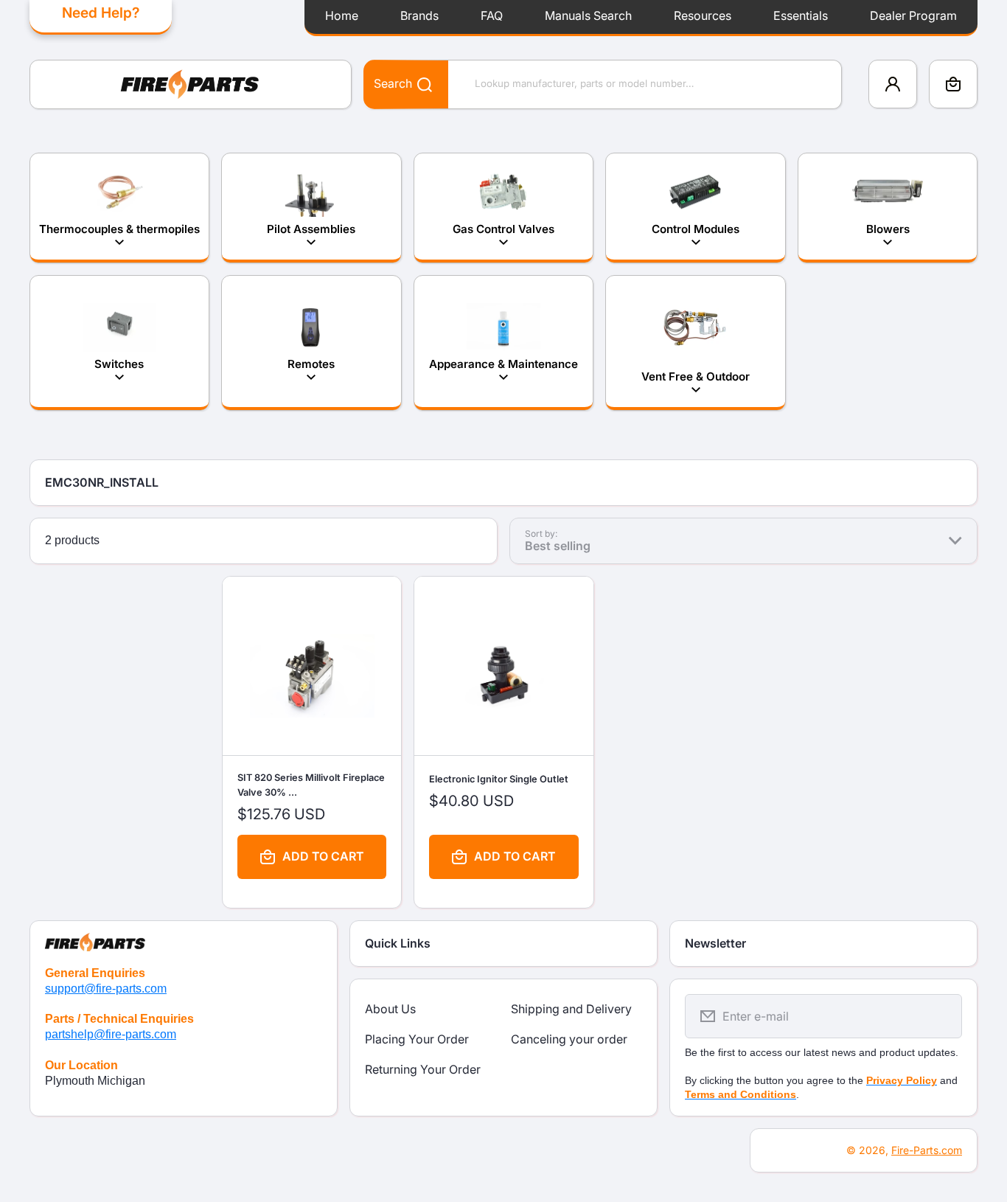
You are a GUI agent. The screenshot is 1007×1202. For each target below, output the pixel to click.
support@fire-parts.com (106, 988)
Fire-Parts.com (926, 1150)
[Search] (417, 83)
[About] (183, 936)
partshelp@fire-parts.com (110, 1034)
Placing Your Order (417, 1039)
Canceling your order (569, 1039)
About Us (390, 1008)
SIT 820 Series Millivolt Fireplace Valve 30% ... (311, 785)
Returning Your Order (423, 1069)
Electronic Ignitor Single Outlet (498, 779)
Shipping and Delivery (571, 1008)
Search (393, 83)
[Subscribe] (941, 1016)
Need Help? (100, 12)
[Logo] (190, 84)
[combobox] (602, 84)
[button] (953, 84)
